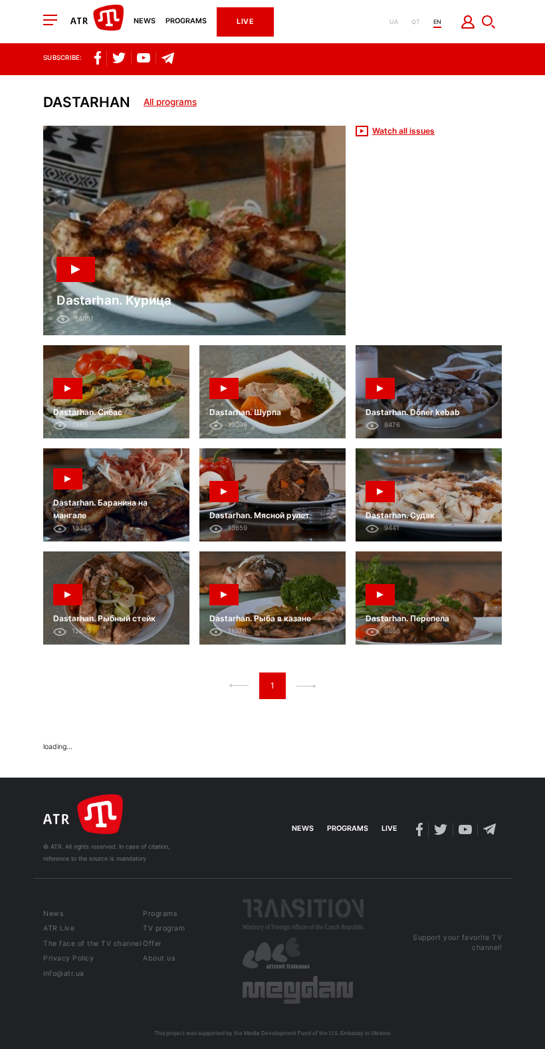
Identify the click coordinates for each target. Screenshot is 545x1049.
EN (437, 22)
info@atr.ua (63, 974)
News (145, 21)
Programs (186, 21)
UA (393, 22)
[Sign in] (468, 22)
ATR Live (58, 929)
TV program (164, 929)
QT (415, 22)
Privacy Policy (68, 959)
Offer (152, 944)
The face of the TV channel (92, 944)
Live (245, 21)
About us (159, 959)
